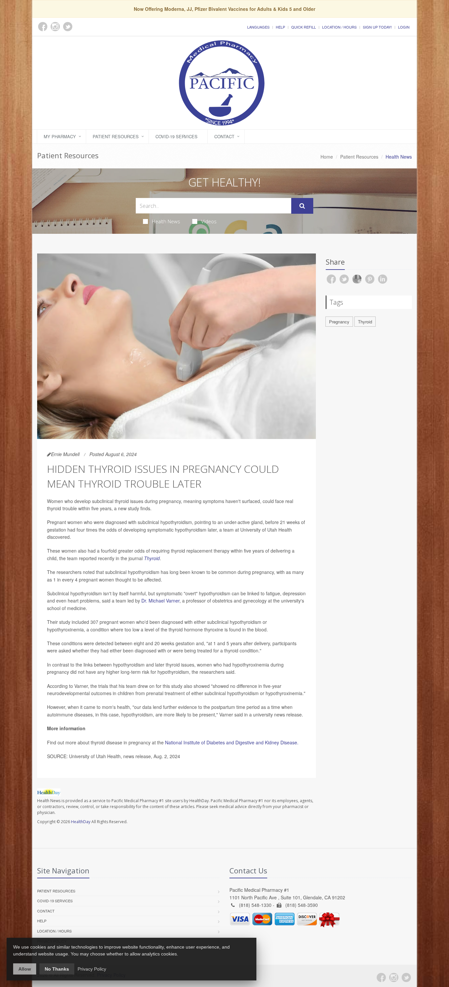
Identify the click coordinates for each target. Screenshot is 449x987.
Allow (24, 969)
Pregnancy (339, 321)
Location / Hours (339, 27)
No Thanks (57, 969)
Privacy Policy (92, 969)
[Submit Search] (302, 206)
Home (326, 156)
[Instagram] (393, 977)
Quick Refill (303, 27)
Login (404, 27)
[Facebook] (381, 977)
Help (280, 27)
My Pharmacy (60, 136)
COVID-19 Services (176, 136)
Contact (224, 136)
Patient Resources (116, 136)
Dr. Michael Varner (160, 600)
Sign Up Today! (377, 27)
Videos (209, 221)
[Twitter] (406, 977)
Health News (166, 221)
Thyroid (152, 558)
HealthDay (80, 821)
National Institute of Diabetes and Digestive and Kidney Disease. (231, 742)
